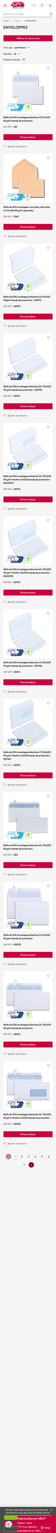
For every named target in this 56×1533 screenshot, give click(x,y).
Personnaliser (28, 137)
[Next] (31, 1165)
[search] (28, 14)
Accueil (6, 21)
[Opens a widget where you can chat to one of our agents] (45, 1528)
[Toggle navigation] (5, 5)
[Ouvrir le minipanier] (50, 5)
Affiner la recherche (28, 38)
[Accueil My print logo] (17, 5)
